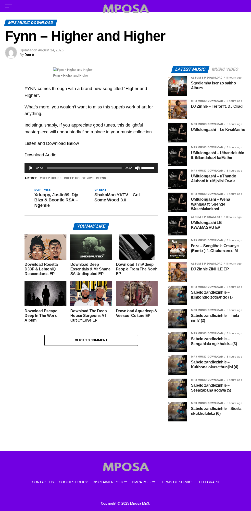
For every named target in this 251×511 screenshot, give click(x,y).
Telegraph (209, 482)
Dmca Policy (143, 482)
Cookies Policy (73, 482)
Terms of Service (177, 482)
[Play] (30, 168)
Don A (29, 55)
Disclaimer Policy (110, 482)
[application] (91, 168)
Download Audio (40, 154)
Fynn (102, 178)
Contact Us (43, 482)
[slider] (148, 167)
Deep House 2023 (79, 178)
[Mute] (137, 168)
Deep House (52, 178)
